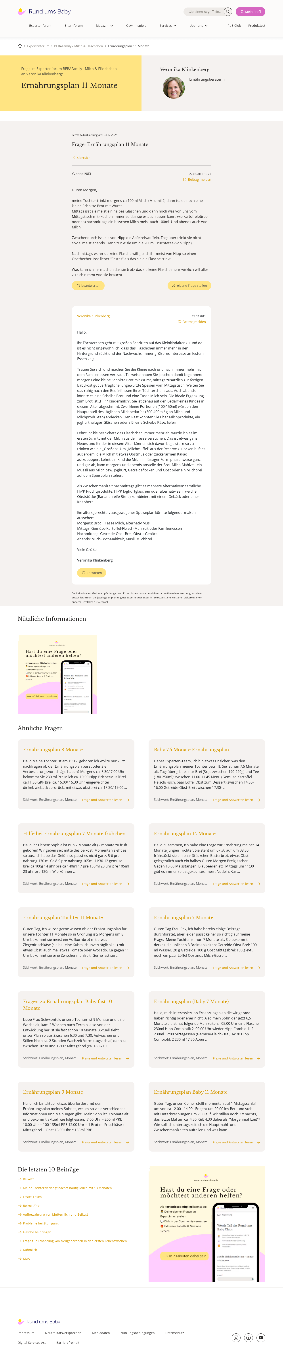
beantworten (90, 285)
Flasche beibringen (37, 1232)
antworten (94, 573)
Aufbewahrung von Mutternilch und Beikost (55, 1214)
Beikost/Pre (31, 1205)
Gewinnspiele (136, 25)
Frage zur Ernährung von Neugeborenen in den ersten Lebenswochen (75, 1241)
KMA (26, 1259)
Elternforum (74, 25)
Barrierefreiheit (67, 1342)
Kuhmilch (30, 1250)
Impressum (26, 1333)
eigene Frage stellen (192, 285)
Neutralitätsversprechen (63, 1333)
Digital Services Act (32, 1342)
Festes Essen (32, 1197)
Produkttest (256, 25)
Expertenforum (40, 25)
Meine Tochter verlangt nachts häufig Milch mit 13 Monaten (67, 1188)
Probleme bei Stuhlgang (41, 1223)
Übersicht (84, 158)
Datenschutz (174, 1333)
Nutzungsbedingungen (137, 1333)
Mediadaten (101, 1333)
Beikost (28, 1179)
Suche (228, 12)
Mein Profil (253, 11)
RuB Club (234, 25)
